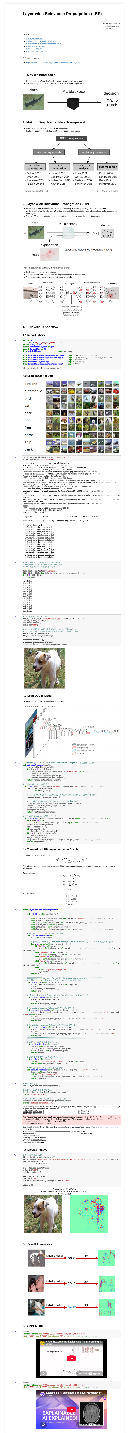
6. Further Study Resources (37, 51)
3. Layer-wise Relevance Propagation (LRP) (43, 43)
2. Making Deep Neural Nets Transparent (42, 41)
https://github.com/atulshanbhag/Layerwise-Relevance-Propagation (53, 62)
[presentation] (56, 211)
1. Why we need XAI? (34, 38)
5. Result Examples (34, 48)
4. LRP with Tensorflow (35, 46)
